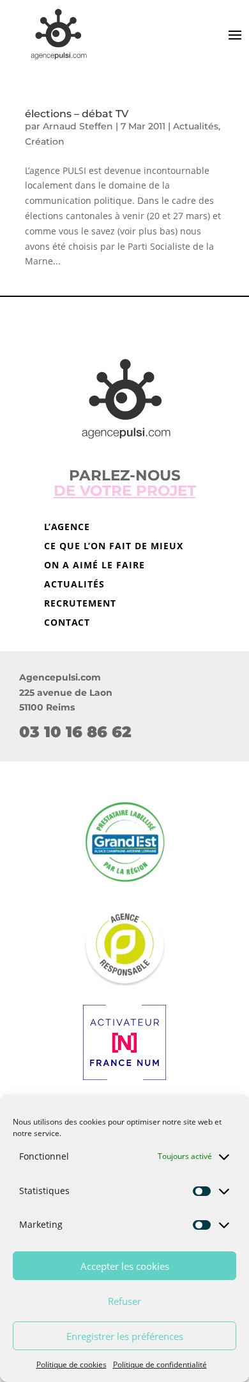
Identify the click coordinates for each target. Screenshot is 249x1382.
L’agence (67, 527)
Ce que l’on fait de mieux (113, 547)
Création (44, 141)
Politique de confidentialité (160, 1364)
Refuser (124, 1301)
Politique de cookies (71, 1364)
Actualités (195, 126)
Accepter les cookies (124, 1266)
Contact (67, 623)
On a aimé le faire (94, 566)
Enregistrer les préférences (124, 1336)
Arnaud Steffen (78, 126)
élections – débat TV (76, 114)
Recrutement (80, 604)
